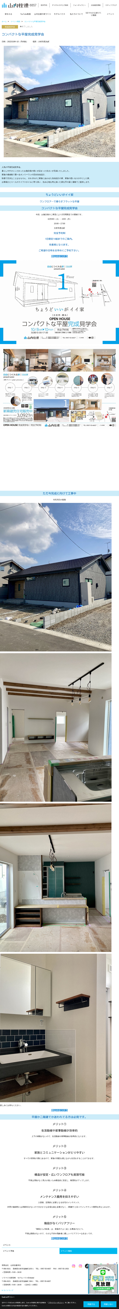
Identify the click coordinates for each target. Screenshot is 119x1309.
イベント (110, 14)
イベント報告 (66, 1251)
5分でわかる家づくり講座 (93, 14)
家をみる (8, 14)
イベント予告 (8, 1251)
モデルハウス (59, 14)
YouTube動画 (25, 14)
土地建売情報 (96, 5)
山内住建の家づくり (42, 14)
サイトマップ (8, 1290)
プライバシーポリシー (55, 1302)
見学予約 (44, 5)
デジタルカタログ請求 (60, 5)
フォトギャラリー (79, 5)
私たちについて (76, 14)
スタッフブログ (111, 5)
